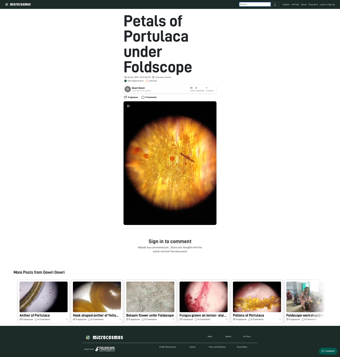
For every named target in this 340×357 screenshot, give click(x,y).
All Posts (295, 4)
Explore (286, 4)
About (303, 4)
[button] (44, 301)
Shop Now (313, 4)
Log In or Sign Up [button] (327, 4)
